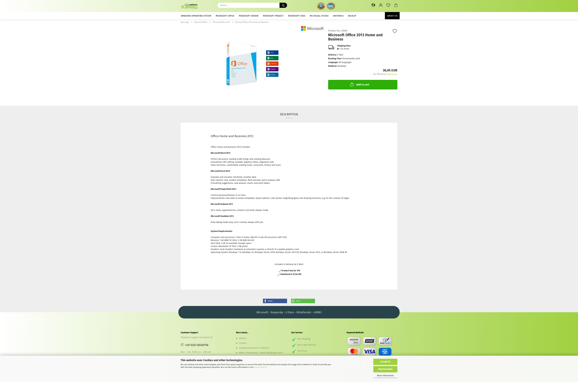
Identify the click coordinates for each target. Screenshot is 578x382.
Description (289, 114)
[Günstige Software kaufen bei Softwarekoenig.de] (190, 6)
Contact (242, 343)
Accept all (385, 361)
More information (385, 375)
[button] (373, 5)
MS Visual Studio (319, 15)
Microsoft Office (225, 15)
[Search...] (283, 5)
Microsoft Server (248, 15)
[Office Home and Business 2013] (252, 63)
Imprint (242, 338)
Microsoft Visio (296, 15)
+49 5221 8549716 (196, 345)
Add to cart (362, 84)
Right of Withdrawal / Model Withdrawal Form (261, 352)
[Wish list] (388, 5)
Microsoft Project (273, 15)
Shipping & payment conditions (254, 348)
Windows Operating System (196, 15)
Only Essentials (385, 369)
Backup (352, 15)
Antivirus (338, 15)
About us (392, 15)
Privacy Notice (260, 367)
